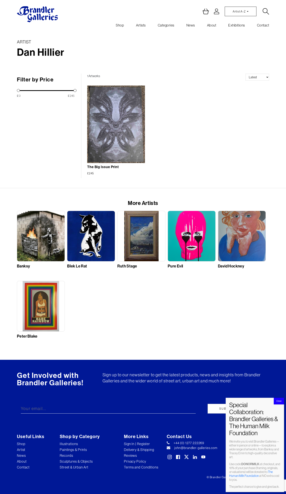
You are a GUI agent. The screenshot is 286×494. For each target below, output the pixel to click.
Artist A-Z (239, 11)
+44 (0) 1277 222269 (189, 443)
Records (66, 455)
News (190, 25)
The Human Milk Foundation (251, 474)
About (211, 25)
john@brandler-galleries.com (195, 448)
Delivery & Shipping (139, 449)
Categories (166, 25)
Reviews (130, 455)
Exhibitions (236, 25)
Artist (21, 449)
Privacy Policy (135, 461)
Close (279, 401)
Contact (263, 25)
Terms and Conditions (141, 467)
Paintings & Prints (73, 449)
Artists (141, 25)
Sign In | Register (137, 444)
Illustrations (69, 444)
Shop (120, 25)
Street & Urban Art (74, 467)
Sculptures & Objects (76, 461)
